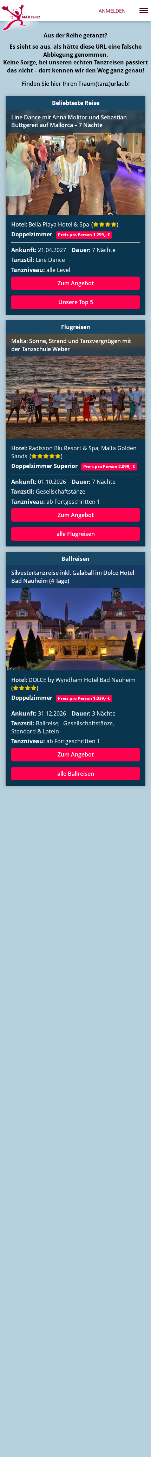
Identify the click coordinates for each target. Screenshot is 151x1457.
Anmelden (112, 10)
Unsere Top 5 (75, 302)
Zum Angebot (76, 283)
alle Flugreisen (76, 534)
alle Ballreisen (75, 774)
